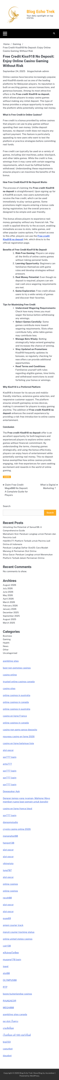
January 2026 (9, 609)
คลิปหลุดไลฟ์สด (11, 952)
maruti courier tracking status (18, 932)
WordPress (34, 1076)
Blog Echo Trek (41, 11)
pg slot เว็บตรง (10, 1021)
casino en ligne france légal (17, 808)
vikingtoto (8, 863)
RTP (5, 987)
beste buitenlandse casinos (17, 994)
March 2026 (9, 602)
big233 (7, 1042)
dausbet (7, 1055)
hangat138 (8, 843)
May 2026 (8, 595)
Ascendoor (50, 1073)
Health (6, 643)
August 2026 (9, 585)
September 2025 (11, 616)
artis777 (7, 764)
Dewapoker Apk (11, 791)
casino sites (9, 688)
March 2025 (9, 622)
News (5, 646)
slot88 (6, 973)
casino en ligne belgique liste (18, 743)
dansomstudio (10, 822)
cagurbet (8, 1048)
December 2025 (11, 612)
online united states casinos (17, 939)
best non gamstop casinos (17, 668)
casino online (10, 674)
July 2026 (8, 588)
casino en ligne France (15, 716)
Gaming (7, 477)
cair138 (7, 945)
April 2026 (8, 598)
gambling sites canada (15, 1014)
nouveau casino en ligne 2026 (19, 736)
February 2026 (10, 605)
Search (6, 506)
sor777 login (9, 757)
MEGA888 (8, 1007)
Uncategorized (10, 653)
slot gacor (8, 750)
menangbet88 (10, 836)
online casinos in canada (16, 702)
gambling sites (11, 661)
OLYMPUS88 (10, 980)
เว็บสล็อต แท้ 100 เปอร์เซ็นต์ (17, 1035)
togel (5, 966)
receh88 (7, 897)
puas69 (7, 918)
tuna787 (7, 870)
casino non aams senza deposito (20, 729)
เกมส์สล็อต (8, 1028)
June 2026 (8, 592)
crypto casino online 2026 (17, 829)
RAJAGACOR (9, 1000)
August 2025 (9, 619)
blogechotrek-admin (38, 71)
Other (6, 649)
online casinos (10, 884)
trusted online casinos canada (19, 681)
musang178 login (12, 959)
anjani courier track (13, 925)
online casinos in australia (16, 695)
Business (7, 636)
